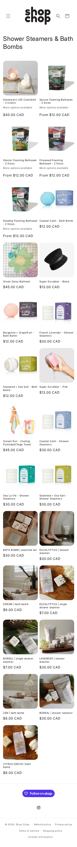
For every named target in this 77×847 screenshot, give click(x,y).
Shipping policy (52, 830)
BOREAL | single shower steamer (18, 660)
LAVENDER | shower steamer (52, 660)
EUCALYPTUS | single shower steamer (53, 606)
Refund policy (42, 824)
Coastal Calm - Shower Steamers (54, 443)
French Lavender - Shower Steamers (56, 334)
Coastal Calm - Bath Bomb (56, 220)
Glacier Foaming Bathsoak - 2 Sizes (20, 162)
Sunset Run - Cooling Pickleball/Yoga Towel (17, 443)
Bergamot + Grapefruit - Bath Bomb (18, 334)
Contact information (40, 837)
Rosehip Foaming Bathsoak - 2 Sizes (20, 222)
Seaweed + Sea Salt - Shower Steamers (53, 497)
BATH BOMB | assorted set (20, 549)
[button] (8, 16)
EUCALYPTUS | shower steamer (54, 551)
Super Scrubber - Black (54, 281)
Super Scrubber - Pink (53, 386)
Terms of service (29, 830)
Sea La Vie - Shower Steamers (16, 497)
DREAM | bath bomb (15, 604)
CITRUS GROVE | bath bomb (17, 765)
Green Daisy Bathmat (16, 281)
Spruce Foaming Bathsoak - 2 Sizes (56, 101)
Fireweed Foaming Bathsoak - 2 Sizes (51, 162)
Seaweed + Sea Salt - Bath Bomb (20, 388)
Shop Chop (22, 824)
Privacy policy (63, 824)
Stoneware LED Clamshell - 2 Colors (19, 101)
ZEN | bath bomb (13, 712)
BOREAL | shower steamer (56, 712)
